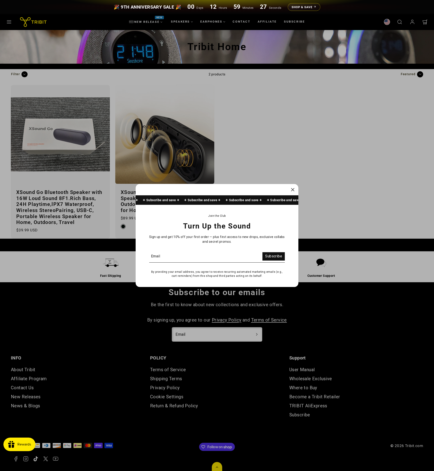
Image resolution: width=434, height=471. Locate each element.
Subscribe (273, 256)
